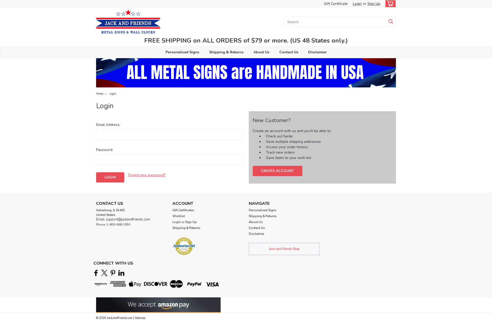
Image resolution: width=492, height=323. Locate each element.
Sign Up (373, 3)
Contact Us (288, 52)
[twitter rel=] (104, 273)
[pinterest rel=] (113, 273)
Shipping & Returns (226, 52)
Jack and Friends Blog (284, 249)
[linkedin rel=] (121, 273)
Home (99, 94)
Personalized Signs (182, 52)
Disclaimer (317, 52)
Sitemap (140, 318)
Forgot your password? (147, 175)
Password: (104, 149)
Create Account (277, 170)
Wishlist (178, 216)
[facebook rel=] (96, 273)
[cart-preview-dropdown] (389, 3)
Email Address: (108, 124)
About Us (261, 52)
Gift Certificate (336, 3)
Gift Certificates (183, 210)
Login (357, 3)
